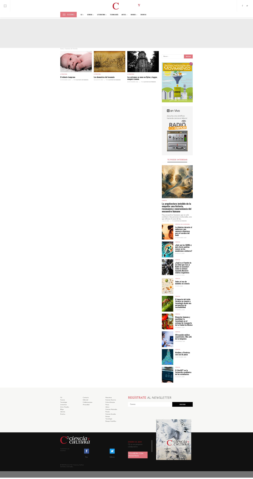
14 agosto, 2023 (179, 376)
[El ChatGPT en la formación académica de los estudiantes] (167, 375)
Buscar (188, 56)
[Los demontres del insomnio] (109, 61)
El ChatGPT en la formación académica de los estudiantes (183, 372)
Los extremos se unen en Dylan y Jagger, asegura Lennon (142, 78)
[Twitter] (247, 6)
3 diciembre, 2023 (180, 341)
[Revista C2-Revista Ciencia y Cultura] (126, 6)
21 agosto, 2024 (179, 275)
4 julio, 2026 (165, 221)
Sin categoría (185, 224)
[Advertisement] (126, 32)
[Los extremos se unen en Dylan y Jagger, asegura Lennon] (143, 61)
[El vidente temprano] (76, 61)
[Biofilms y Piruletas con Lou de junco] (167, 357)
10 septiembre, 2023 (180, 357)
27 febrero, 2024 (180, 309)
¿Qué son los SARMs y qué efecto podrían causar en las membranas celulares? (183, 248)
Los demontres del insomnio (104, 77)
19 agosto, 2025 (179, 253)
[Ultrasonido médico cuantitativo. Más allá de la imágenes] (167, 339)
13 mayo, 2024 (179, 286)
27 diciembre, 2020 (65, 80)
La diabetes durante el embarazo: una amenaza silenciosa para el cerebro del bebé (183, 231)
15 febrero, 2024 (179, 327)
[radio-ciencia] (177, 130)
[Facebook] (242, 6)
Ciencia (164, 200)
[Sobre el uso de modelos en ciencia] (167, 286)
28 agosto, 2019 (98, 80)
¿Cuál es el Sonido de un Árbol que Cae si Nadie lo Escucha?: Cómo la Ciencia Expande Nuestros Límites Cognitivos (183, 267)
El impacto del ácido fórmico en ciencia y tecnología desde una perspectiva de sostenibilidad (183, 303)
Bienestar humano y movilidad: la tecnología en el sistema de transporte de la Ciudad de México (184, 321)
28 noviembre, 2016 (132, 82)
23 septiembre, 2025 (180, 237)
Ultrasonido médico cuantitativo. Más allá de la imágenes (183, 336)
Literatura (63, 74)
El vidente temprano (67, 77)
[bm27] (177, 82)
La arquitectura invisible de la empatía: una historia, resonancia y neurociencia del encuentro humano (176, 207)
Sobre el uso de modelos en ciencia (182, 282)
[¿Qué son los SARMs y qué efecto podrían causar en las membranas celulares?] (167, 249)
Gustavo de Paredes (82, 80)
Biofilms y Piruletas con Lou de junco (182, 353)
